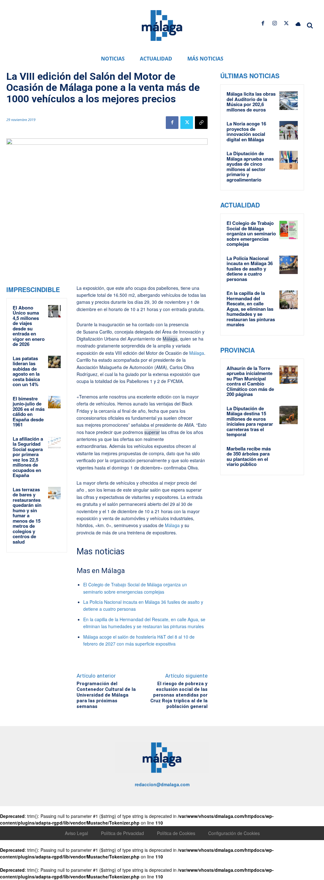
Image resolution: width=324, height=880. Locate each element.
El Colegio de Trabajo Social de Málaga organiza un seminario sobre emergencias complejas (251, 233)
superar (152, 432)
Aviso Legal (76, 833)
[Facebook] (263, 23)
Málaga (170, 338)
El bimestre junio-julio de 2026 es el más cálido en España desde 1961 (29, 411)
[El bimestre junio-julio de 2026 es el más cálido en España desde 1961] (54, 402)
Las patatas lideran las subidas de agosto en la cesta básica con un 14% (26, 371)
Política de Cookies (176, 833)
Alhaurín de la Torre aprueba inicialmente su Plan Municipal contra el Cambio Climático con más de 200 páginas (250, 381)
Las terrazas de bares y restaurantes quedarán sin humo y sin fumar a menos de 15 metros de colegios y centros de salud (27, 515)
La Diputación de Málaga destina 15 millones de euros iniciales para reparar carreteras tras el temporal (250, 421)
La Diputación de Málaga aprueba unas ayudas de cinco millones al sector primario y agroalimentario (250, 166)
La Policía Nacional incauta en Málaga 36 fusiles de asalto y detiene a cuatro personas (250, 269)
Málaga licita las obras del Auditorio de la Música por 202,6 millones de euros (251, 101)
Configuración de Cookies (234, 833)
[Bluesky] (298, 23)
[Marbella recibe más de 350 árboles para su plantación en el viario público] (288, 455)
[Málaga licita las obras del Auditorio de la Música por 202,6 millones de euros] (288, 100)
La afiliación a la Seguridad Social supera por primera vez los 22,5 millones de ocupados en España (28, 457)
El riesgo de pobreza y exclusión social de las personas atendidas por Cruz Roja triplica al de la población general (179, 695)
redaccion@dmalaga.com (162, 784)
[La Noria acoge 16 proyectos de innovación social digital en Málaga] (288, 130)
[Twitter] (286, 23)
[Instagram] (274, 23)
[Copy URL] (201, 122)
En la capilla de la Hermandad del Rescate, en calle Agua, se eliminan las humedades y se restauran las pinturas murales (251, 309)
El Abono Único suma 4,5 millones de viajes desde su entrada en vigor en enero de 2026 (29, 326)
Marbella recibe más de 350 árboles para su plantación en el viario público (249, 456)
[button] (310, 25)
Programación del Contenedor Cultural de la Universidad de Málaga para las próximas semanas (106, 695)
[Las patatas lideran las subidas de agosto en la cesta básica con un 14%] (54, 362)
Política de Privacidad (122, 833)
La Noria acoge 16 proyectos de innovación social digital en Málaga (246, 131)
